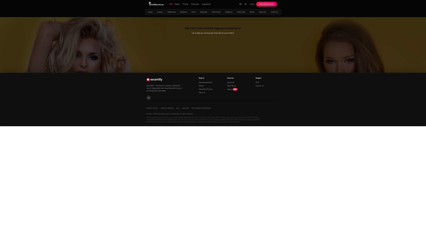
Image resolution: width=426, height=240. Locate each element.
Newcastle (241, 12)
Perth (193, 12)
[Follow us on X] (148, 98)
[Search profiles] (246, 4)
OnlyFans (274, 12)
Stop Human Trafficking (201, 108)
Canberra (228, 12)
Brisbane (183, 12)
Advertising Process (205, 89)
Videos (232, 89)
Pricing (201, 86)
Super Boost (231, 86)
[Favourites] (240, 4)
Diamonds (230, 82)
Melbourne (172, 12)
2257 (177, 108)
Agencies (262, 12)
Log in (252, 4)
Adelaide (203, 12)
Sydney (160, 12)
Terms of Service (167, 108)
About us (202, 92)
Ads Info (185, 108)
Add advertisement (266, 4)
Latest (150, 12)
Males (252, 12)
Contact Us (259, 86)
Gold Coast (216, 12)
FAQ (257, 82)
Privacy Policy (152, 108)
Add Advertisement (205, 82)
